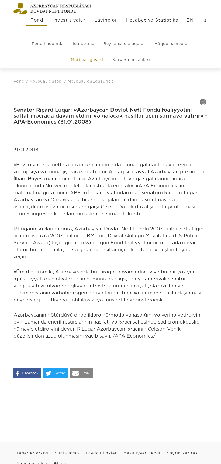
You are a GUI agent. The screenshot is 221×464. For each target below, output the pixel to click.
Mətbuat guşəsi (87, 60)
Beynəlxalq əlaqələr (124, 43)
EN (190, 20)
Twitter (59, 373)
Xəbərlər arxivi (32, 453)
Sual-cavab (67, 453)
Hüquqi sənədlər (171, 43)
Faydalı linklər (101, 453)
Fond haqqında (48, 43)
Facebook (30, 373)
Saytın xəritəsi (183, 453)
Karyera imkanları (131, 60)
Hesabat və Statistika (152, 20)
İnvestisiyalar (69, 20)
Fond (36, 20)
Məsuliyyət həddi (142, 453)
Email (85, 373)
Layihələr (105, 20)
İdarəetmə (83, 43)
